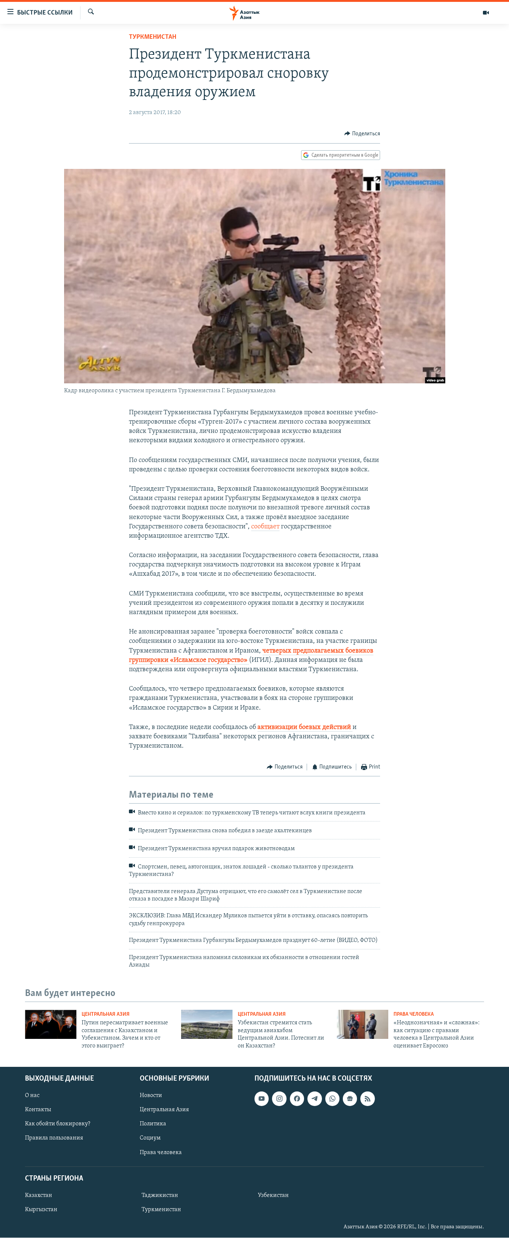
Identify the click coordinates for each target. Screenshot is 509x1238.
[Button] (362, 134)
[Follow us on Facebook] (297, 1098)
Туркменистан (152, 37)
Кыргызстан (41, 1210)
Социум (150, 1138)
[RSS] (367, 1098)
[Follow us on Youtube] (262, 1098)
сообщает (265, 527)
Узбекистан (273, 1195)
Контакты (38, 1110)
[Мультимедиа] (486, 12)
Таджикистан (160, 1195)
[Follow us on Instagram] (279, 1098)
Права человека (413, 1014)
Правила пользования (54, 1138)
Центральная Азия (106, 1014)
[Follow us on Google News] (350, 1098)
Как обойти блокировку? (57, 1124)
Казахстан (38, 1195)
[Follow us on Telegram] (314, 1098)
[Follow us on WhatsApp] (332, 1098)
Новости (151, 1096)
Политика (153, 1124)
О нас (32, 1096)
